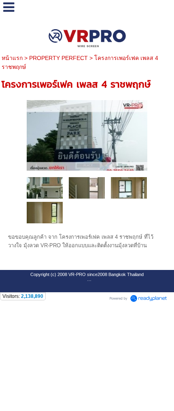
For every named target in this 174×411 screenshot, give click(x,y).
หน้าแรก (12, 58)
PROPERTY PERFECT (58, 58)
